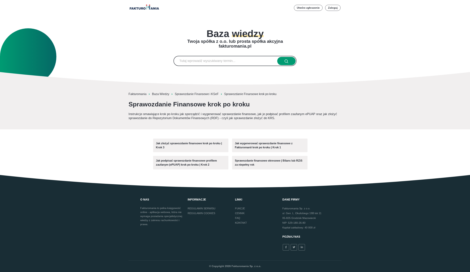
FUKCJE (240, 208)
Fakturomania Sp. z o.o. (246, 266)
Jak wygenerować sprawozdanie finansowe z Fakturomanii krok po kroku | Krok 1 (264, 145)
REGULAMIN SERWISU (201, 208)
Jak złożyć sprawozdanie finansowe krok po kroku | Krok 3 (189, 145)
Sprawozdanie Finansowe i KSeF (197, 94)
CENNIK (240, 213)
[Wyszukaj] (286, 61)
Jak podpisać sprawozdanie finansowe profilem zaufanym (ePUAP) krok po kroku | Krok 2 (186, 162)
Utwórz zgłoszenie (308, 7)
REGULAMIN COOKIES (201, 213)
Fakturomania (138, 94)
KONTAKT (241, 222)
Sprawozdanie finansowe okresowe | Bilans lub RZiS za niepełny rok (268, 162)
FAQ (237, 217)
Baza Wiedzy (160, 94)
